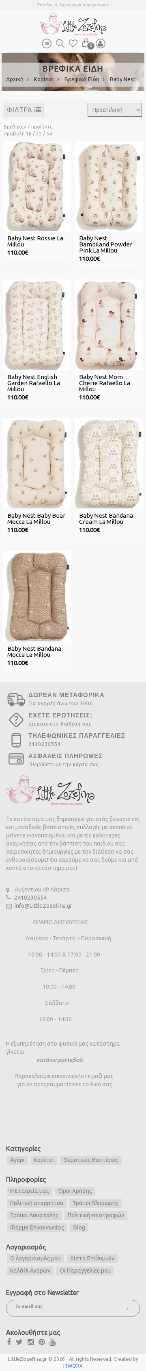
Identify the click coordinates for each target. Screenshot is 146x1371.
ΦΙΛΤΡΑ (20, 109)
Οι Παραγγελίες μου (85, 1270)
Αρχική (15, 79)
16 (29, 133)
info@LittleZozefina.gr (43, 905)
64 (49, 133)
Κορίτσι (44, 79)
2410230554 (30, 897)
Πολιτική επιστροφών (96, 1215)
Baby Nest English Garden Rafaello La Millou (33, 382)
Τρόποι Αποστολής (34, 1215)
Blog (79, 1227)
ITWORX (73, 1366)
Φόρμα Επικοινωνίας (37, 1227)
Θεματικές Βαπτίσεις (90, 1160)
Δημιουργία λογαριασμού (84, 5)
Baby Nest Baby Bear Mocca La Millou (36, 518)
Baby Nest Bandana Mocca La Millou (34, 651)
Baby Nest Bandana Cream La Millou (106, 518)
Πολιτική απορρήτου (36, 1203)
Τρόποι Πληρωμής (95, 1203)
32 (39, 133)
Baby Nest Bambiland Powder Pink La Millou (105, 244)
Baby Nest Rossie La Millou (35, 241)
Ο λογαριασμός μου (35, 1258)
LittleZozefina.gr (27, 1359)
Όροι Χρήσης (75, 1191)
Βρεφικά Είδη (82, 79)
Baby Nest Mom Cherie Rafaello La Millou (104, 382)
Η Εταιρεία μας (29, 1191)
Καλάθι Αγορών (30, 1270)
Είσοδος (45, 5)
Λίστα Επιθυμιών (92, 1258)
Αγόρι (17, 1160)
